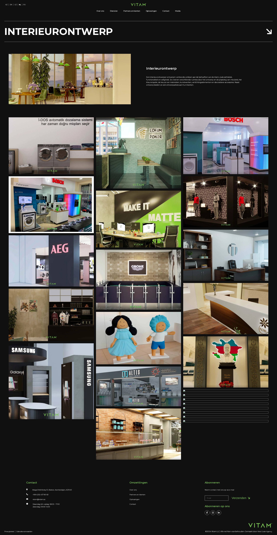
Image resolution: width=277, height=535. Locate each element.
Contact (165, 11)
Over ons (100, 11)
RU (24, 5)
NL (20, 5)
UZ (15, 5)
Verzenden (239, 498)
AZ (6, 5)
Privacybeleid (9, 532)
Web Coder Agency (265, 532)
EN (11, 5)
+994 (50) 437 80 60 (40, 495)
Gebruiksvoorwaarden (24, 532)
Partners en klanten (131, 11)
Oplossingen (151, 11)
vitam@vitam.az (39, 499)
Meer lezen (50, 148)
